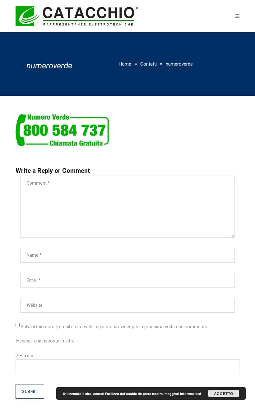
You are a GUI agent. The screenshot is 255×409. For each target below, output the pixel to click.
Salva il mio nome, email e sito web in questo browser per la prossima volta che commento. (114, 326)
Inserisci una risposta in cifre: (46, 341)
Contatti (148, 64)
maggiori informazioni (183, 393)
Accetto (223, 393)
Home (125, 64)
